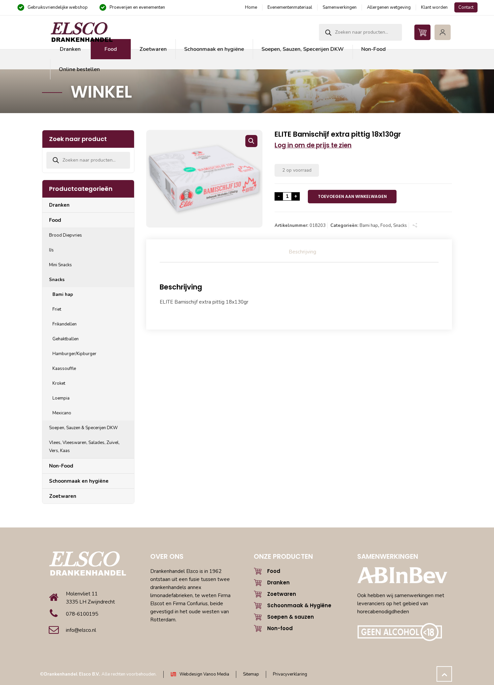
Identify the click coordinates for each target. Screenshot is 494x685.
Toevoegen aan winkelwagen (352, 196)
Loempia (61, 398)
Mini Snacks (60, 265)
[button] (251, 141)
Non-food (280, 628)
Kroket (58, 383)
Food (385, 225)
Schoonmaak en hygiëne (79, 481)
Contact (466, 7)
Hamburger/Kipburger (74, 354)
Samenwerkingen (340, 7)
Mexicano (61, 413)
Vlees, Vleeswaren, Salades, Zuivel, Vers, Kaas (84, 447)
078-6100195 (82, 614)
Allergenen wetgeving (389, 7)
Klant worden (434, 7)
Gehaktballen (65, 339)
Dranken (59, 205)
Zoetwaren (62, 496)
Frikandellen (64, 324)
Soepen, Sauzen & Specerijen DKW (83, 428)
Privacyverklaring (290, 674)
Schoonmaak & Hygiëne (299, 605)
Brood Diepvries (65, 235)
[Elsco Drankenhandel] (81, 32)
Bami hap (369, 225)
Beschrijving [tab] (302, 251)
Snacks (400, 225)
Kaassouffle (64, 369)
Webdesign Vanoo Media (204, 674)
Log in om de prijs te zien (313, 145)
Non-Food (61, 466)
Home (251, 7)
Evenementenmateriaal (289, 7)
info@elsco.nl (81, 630)
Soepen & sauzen (290, 616)
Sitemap (251, 674)
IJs (51, 250)
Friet (56, 309)
